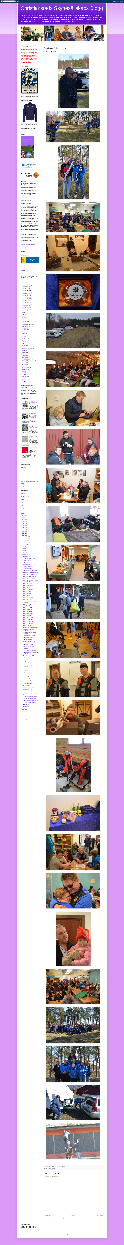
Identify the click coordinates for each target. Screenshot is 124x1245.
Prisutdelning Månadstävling (29, 650)
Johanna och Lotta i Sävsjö (28, 324)
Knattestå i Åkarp (27, 663)
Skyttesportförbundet (26, 359)
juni (24, 548)
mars (24, 554)
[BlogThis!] (59, 1166)
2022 (23, 523)
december (25, 537)
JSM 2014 (24, 331)
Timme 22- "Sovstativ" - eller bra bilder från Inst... (30, 581)
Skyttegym (24, 357)
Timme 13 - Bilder (27, 599)
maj (24, 550)
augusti (25, 544)
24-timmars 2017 (26, 295)
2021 (23, 525)
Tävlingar (24, 378)
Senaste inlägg (47, 1215)
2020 (23, 527)
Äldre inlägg (100, 1215)
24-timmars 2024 (26, 305)
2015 (23, 709)
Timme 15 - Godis (27, 595)
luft (22, 340)
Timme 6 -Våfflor (27, 615)
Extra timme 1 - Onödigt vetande (30, 572)
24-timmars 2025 (26, 307)
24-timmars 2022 (26, 302)
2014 (23, 711)
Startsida (74, 1215)
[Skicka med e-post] (58, 1166)
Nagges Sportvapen (25, 502)
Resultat (24, 350)
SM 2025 (24, 364)
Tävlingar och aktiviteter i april (30, 627)
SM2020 (24, 371)
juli (24, 546)
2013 (23, 713)
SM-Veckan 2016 (26, 367)
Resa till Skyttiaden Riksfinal (29, 676)
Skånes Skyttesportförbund (28, 360)
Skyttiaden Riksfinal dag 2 (29, 668)
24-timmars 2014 (26, 290)
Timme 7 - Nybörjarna (28, 613)
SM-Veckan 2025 (26, 369)
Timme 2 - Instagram (28, 623)
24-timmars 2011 (26, 285)
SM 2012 (24, 362)
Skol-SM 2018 (25, 355)
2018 (23, 531)
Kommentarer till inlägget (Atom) (58, 1218)
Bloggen (24, 312)
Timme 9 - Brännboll (27, 609)
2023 (23, 521)
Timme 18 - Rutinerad (28, 589)
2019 (23, 529)
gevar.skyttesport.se (25, 470)
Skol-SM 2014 (25, 354)
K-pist (23, 336)
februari (25, 704)
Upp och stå (24, 379)
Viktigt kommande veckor (29, 635)
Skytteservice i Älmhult (25, 496)
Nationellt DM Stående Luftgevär (30, 693)
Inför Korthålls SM (33, 413)
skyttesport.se (23, 467)
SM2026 (24, 374)
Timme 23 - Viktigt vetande (29, 578)
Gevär (23, 317)
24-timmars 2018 (26, 297)
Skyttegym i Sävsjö (24, 508)
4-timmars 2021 (25, 311)
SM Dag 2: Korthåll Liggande (33, 425)
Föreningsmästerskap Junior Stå (30, 700)
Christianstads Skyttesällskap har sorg (33, 402)
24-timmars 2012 (26, 286)
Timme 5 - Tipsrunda (28, 617)
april (24, 552)
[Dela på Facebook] (63, 1166)
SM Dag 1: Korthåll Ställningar (33, 448)
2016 (23, 535)
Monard (22, 499)
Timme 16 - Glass (27, 593)
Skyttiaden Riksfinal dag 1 (29, 672)
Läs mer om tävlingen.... (28, 566)
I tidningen (25, 648)
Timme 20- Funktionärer (28, 585)
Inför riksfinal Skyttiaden (28, 680)
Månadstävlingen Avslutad (29, 678)
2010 (23, 719)
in (22, 319)
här (29, 194)
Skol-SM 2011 (25, 352)
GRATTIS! (25, 562)
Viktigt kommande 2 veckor (29, 564)
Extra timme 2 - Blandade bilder (30, 570)
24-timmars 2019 (26, 298)
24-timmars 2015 (26, 292)
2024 (23, 519)
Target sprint (25, 376)
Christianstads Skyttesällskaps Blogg (62, 8)
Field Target (24, 314)
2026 (23, 515)
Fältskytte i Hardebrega (28, 659)
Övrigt (23, 381)
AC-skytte (23, 486)
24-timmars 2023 (26, 304)
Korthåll (23, 338)
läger (23, 343)
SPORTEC (23, 493)
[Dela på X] (61, 1166)
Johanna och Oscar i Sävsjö (28, 326)
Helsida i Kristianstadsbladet (29, 702)
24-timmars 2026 (26, 309)
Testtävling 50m (26, 556)
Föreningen (24, 316)
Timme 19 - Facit (27, 587)
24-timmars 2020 (26, 300)
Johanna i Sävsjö (26, 323)
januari (25, 706)
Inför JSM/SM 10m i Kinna (29, 646)
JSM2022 (24, 335)
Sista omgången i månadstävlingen (27, 682)
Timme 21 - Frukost (27, 583)
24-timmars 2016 (51, 1168)
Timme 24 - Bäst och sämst (29, 576)
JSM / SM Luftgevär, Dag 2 (29, 639)
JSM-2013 (24, 333)
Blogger (67, 1234)
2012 (23, 715)
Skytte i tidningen (27, 560)
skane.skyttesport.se (25, 476)
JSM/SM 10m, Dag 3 (28, 637)
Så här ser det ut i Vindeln (29, 674)
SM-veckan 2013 (26, 366)
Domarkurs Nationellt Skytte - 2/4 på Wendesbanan (30, 656)
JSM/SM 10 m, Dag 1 (28, 644)
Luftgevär (24, 342)
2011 (23, 717)
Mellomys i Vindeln (27, 670)
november (25, 539)
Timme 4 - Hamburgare (28, 619)
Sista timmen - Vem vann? (29, 574)
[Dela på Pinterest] (64, 1166)
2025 (23, 517)
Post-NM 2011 (25, 347)
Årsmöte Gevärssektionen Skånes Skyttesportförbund (30, 695)
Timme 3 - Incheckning (28, 621)
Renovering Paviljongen (27, 348)
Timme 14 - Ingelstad (28, 597)
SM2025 (24, 373)
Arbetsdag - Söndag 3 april (29, 558)
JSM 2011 (24, 328)
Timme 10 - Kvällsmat (28, 607)
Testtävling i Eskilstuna (28, 687)
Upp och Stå (26, 685)
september (26, 542)
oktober (25, 540)
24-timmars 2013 (26, 288)
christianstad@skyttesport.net (28, 244)
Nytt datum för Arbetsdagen (29, 698)
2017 (23, 533)
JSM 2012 (24, 329)
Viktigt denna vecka (27, 661)
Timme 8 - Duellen (27, 611)
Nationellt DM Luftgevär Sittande (30, 691)
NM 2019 (24, 345)
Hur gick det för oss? (28, 568)
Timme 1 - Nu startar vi (28, 625)
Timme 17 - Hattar (27, 591)
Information (24, 321)
